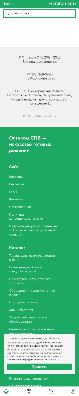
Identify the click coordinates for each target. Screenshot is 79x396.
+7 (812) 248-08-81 (40, 74)
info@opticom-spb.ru (39, 78)
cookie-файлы (35, 338)
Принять (39, 367)
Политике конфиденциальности (27, 359)
